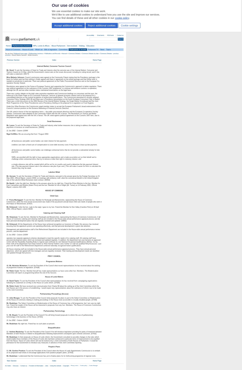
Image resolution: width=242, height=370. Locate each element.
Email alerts (100, 35)
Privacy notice (74, 365)
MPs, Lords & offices (41, 46)
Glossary (16, 365)
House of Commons (13, 50)
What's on (38, 50)
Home (8, 46)
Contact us (120, 35)
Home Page (97, 60)
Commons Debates (74, 53)
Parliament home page (20, 53)
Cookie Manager (93, 365)
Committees (63, 50)
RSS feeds (110, 35)
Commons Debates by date (90, 53)
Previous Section (13, 60)
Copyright (66, 365)
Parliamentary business (22, 46)
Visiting (82, 46)
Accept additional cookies (68, 25)
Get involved (72, 46)
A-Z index (8, 365)
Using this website (55, 365)
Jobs (46, 365)
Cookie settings (129, 25)
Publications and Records (52, 53)
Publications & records (78, 50)
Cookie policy (83, 365)
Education (90, 46)
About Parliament (58, 46)
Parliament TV (93, 50)
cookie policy (122, 18)
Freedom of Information (36, 365)
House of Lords (27, 50)
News (102, 50)
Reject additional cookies (101, 25)
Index (54, 60)
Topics (108, 50)
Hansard (64, 53)
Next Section (11, 361)
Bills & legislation (50, 50)
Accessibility (90, 35)
